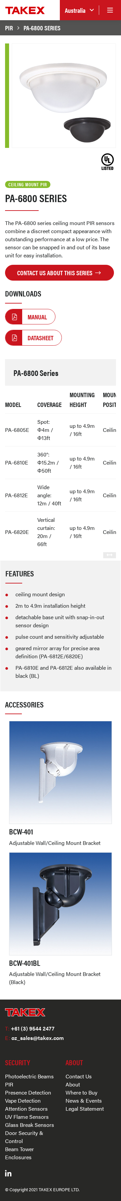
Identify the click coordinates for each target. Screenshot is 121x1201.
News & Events (84, 1100)
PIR (9, 27)
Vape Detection (23, 1100)
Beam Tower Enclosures (19, 1153)
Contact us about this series (55, 272)
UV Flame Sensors (27, 1116)
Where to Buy (81, 1092)
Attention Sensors (26, 1108)
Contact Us (79, 1076)
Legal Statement (85, 1108)
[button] (79, 10)
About (73, 1084)
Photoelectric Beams (29, 1076)
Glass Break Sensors (29, 1125)
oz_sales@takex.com (34, 1038)
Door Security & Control (24, 1137)
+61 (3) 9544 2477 (29, 1028)
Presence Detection (28, 1092)
